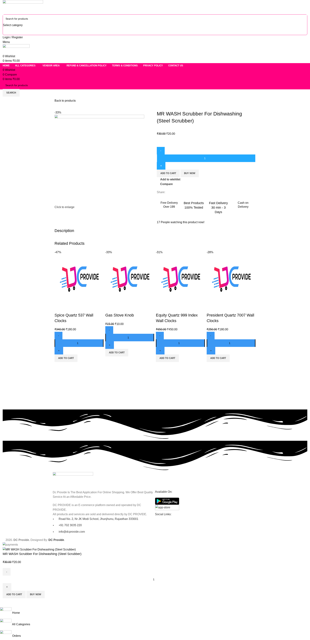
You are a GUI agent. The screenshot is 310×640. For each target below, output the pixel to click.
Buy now (189, 173)
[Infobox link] (169, 204)
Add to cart (168, 173)
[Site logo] (23, 6)
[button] (66, 358)
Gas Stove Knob (119, 315)
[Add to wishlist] (78, 308)
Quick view (68, 308)
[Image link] (73, 478)
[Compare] (59, 308)
